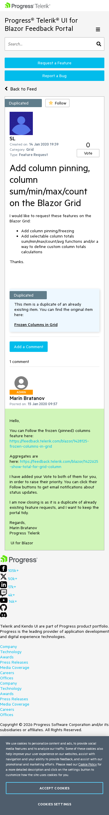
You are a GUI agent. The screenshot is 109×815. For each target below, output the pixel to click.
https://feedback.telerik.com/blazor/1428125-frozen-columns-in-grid (49, 443)
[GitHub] (3, 609)
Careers (7, 672)
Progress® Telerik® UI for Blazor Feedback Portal (41, 24)
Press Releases (14, 662)
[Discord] (3, 616)
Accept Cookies (55, 788)
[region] (54, 775)
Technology (11, 651)
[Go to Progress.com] (19, 562)
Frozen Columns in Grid (36, 324)
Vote (88, 153)
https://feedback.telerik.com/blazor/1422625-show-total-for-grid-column (54, 464)
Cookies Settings (54, 804)
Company (8, 646)
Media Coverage (14, 667)
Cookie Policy (87, 764)
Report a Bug (54, 75)
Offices (6, 678)
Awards (7, 657)
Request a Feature (55, 62)
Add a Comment (28, 346)
